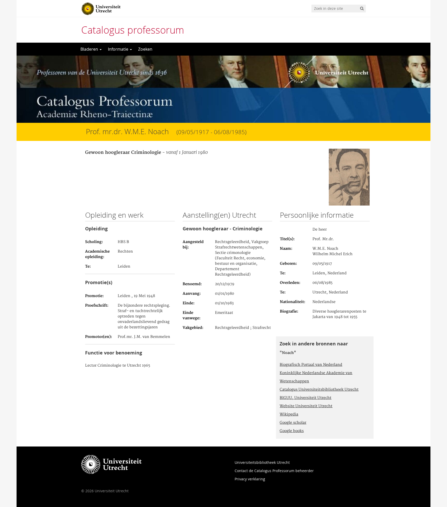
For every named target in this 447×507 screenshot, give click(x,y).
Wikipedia (289, 414)
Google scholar (293, 422)
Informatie (118, 49)
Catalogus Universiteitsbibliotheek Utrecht (319, 389)
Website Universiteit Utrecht (306, 406)
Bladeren (89, 49)
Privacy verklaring (250, 478)
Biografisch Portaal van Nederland (311, 364)
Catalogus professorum (132, 29)
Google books (292, 431)
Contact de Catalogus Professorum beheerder (274, 470)
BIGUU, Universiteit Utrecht (305, 398)
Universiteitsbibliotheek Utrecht (262, 462)
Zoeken (145, 49)
